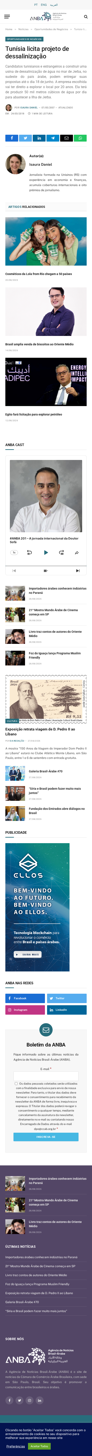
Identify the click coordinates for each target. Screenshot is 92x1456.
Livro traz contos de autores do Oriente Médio (36, 1275)
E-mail (46, 1069)
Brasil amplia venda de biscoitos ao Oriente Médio (39, 344)
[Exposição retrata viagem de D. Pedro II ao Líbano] (46, 699)
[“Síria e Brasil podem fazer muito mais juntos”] (15, 793)
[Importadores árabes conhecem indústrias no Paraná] (15, 593)
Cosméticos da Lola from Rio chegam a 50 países (38, 274)
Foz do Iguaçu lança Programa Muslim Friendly (37, 1284)
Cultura (12, 721)
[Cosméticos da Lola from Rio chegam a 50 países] (46, 241)
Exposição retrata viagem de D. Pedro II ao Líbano (39, 1293)
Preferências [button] (15, 1446)
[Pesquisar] (85, 16)
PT (36, 4)
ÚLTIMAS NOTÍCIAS (20, 1247)
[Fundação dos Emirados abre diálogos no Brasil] (15, 813)
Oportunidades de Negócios (24, 39)
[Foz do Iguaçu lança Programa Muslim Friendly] (15, 658)
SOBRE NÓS (14, 1339)
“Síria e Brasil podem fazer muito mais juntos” (36, 1311)
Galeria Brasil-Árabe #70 (45, 771)
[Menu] (7, 16)
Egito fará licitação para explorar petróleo (33, 414)
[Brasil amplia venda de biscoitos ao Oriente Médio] (46, 311)
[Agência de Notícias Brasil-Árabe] (48, 17)
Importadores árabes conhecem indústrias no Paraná (41, 1257)
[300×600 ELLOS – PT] (46, 907)
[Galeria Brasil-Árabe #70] (15, 773)
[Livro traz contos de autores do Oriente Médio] (15, 636)
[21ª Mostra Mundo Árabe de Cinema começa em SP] (15, 615)
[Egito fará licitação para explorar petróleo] (46, 382)
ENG (44, 4)
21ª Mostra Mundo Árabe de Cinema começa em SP (40, 1266)
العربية (54, 4)
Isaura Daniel (29, 107)
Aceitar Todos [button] (39, 1446)
